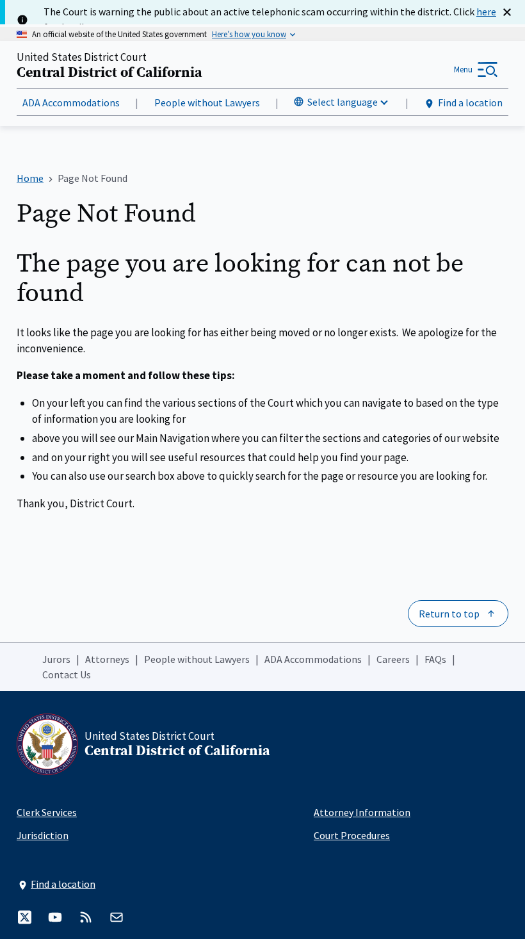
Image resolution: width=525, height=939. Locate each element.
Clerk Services (47, 812)
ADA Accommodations (71, 102)
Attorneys (107, 659)
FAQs (435, 659)
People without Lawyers (207, 102)
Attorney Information (362, 812)
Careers (393, 659)
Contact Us (66, 674)
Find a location (470, 102)
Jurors (56, 659)
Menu (463, 69)
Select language (342, 101)
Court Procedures (352, 835)
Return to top (449, 613)
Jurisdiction (43, 835)
